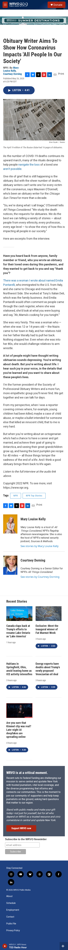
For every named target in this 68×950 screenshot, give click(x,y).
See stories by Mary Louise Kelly (40, 546)
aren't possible (12, 169)
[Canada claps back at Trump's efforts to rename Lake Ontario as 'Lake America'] (19, 613)
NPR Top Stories (34, 495)
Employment (12, 910)
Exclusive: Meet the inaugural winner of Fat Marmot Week (47, 629)
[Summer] (34, 20)
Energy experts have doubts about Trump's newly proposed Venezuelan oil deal (48, 669)
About (9, 896)
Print (61, 73)
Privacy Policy (13, 930)
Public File (11, 923)
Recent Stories (16, 601)
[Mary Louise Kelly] (10, 524)
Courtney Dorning (12, 73)
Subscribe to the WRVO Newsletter (26, 839)
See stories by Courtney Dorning (40, 577)
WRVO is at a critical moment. (27, 773)
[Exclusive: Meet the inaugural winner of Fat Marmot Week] (49, 613)
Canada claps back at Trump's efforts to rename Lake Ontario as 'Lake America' (18, 631)
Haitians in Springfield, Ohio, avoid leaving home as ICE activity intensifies (19, 669)
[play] (5, 946)
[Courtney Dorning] (10, 565)
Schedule (11, 903)
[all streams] (64, 946)
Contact (10, 917)
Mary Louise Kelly (11, 69)
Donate (57, 4)
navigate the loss (29, 164)
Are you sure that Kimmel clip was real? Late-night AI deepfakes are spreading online (18, 729)
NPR (15, 495)
